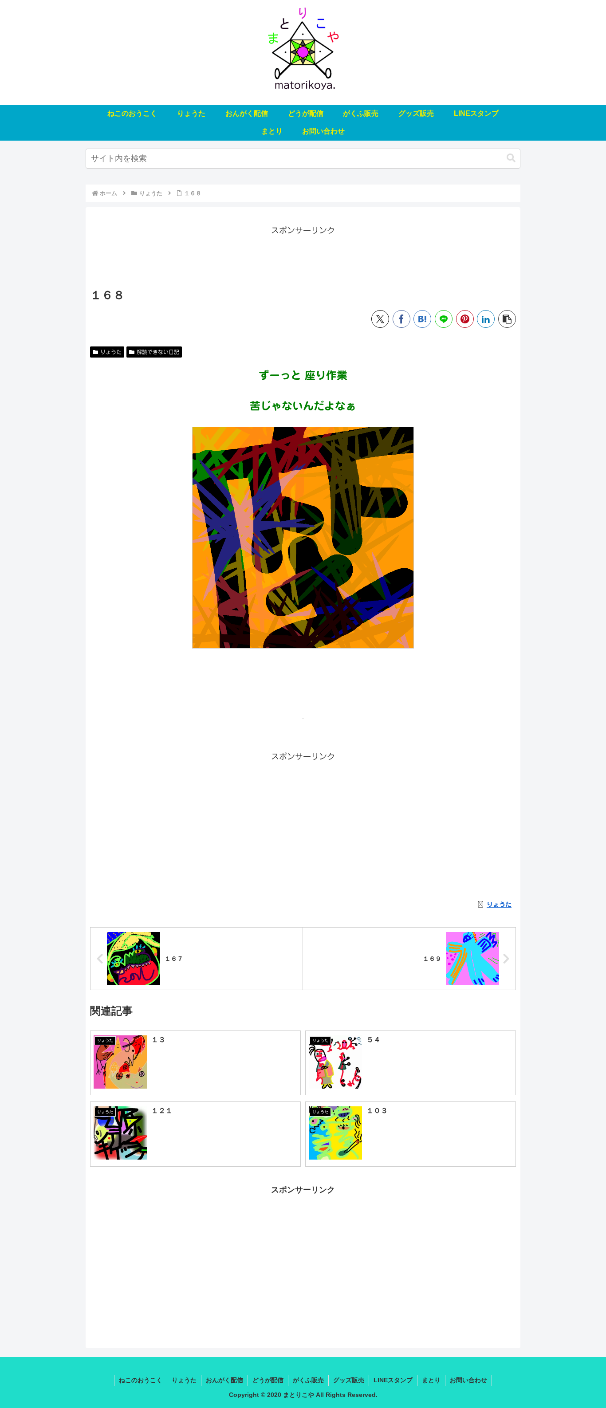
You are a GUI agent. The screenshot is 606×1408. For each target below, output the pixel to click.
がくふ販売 (308, 1380)
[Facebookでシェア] (401, 319)
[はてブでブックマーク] (422, 319)
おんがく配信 (224, 1380)
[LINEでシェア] (444, 319)
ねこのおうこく (140, 1380)
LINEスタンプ (393, 1380)
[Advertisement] (303, 257)
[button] (511, 158)
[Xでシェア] (380, 319)
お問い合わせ (468, 1380)
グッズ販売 (348, 1380)
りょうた (111, 351)
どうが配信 (267, 1380)
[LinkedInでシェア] (486, 319)
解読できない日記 (158, 351)
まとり (431, 1380)
